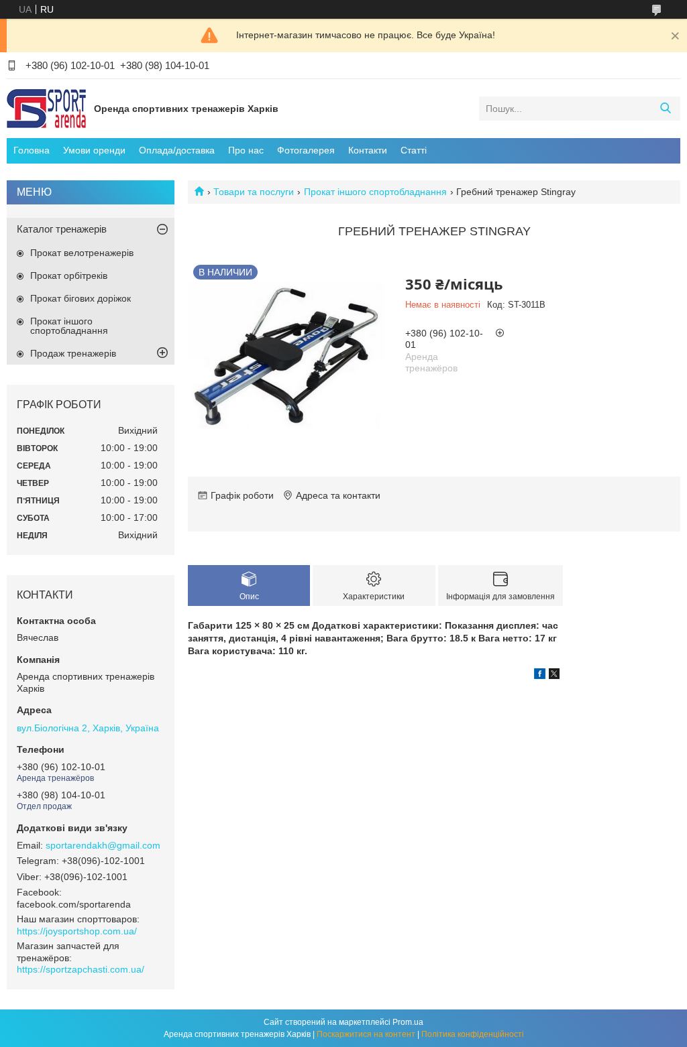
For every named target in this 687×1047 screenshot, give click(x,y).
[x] (554, 675)
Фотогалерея (306, 150)
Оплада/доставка (177, 150)
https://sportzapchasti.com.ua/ (80, 969)
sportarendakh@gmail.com (103, 845)
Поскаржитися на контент (366, 1034)
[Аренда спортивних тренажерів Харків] (47, 108)
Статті (414, 150)
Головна (31, 150)
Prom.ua (407, 1022)
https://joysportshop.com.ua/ (77, 931)
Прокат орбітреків (68, 275)
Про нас (246, 150)
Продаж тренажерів (73, 353)
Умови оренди (94, 150)
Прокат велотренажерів (82, 252)
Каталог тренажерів (62, 229)
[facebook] (539, 675)
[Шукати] (665, 109)
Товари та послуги (253, 191)
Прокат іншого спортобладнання (375, 191)
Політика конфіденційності (472, 1034)
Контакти (367, 150)
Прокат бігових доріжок (80, 298)
